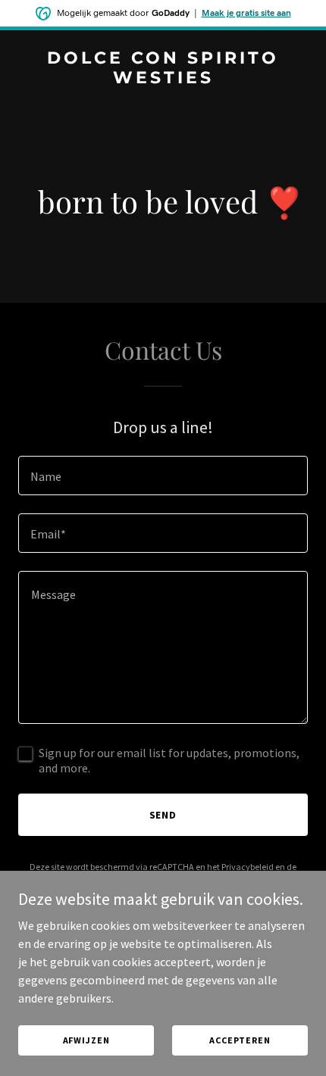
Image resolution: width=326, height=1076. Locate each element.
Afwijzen (86, 1040)
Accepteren (240, 1040)
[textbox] (163, 475)
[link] (163, 78)
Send (163, 815)
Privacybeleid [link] (247, 866)
